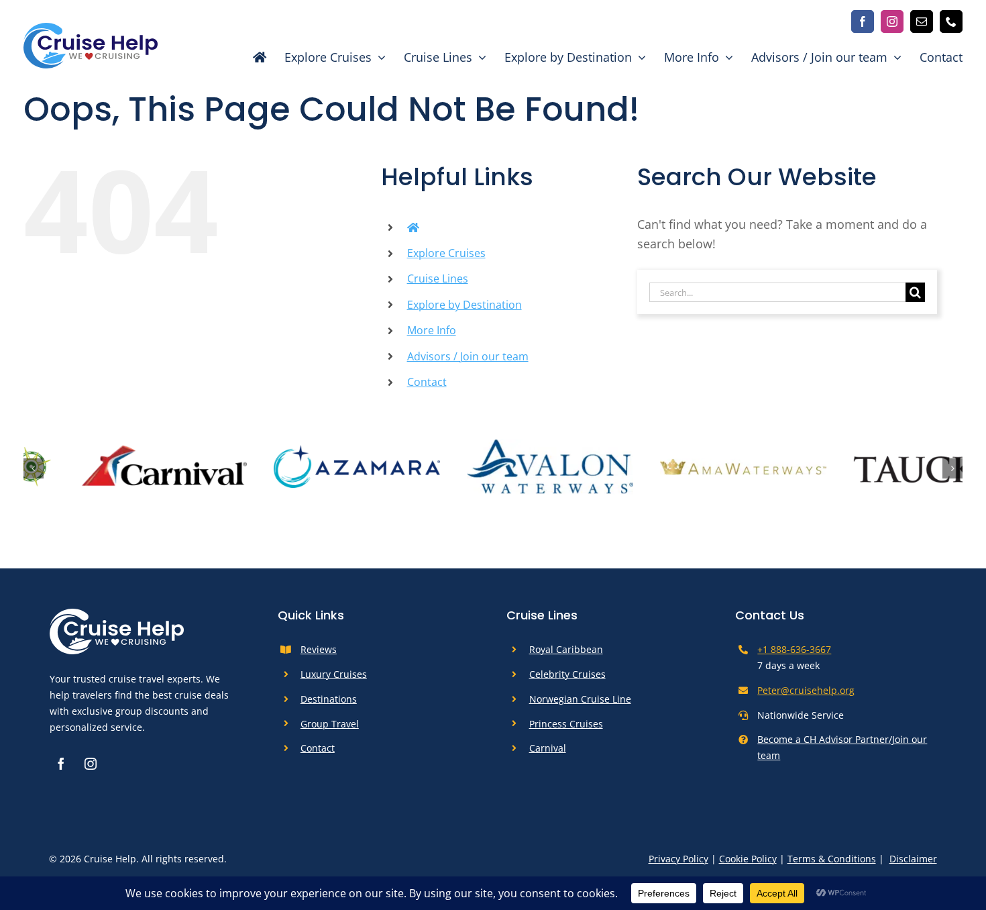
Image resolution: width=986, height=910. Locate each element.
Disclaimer (913, 863)
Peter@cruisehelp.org (806, 695)
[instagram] (892, 21)
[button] (33, 471)
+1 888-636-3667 (794, 654)
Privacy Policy (678, 863)
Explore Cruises (446, 253)
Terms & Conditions (831, 863)
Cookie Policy (748, 863)
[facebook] (862, 21)
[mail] (921, 21)
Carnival (547, 753)
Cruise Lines (437, 278)
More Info (431, 330)
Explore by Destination (464, 304)
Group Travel (329, 728)
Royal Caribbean (566, 654)
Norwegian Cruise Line (580, 703)
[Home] (252, 57)
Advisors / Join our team (468, 356)
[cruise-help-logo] (90, 29)
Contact (427, 381)
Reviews (318, 654)
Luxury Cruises (333, 679)
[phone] (951, 21)
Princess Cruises (566, 728)
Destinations (328, 703)
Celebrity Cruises (567, 679)
